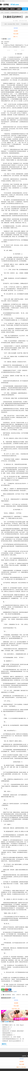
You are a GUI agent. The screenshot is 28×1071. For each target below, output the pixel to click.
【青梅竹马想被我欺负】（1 (8, 1034)
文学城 (6, 9)
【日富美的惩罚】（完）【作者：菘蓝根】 (11, 1036)
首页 (2, 9)
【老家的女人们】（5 (7, 1027)
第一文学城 (15, 20)
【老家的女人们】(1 (6, 1029)
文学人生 (12, 9)
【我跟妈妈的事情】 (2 (7, 1033)
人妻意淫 (19, 9)
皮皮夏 (9, 38)
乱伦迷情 (25, 9)
